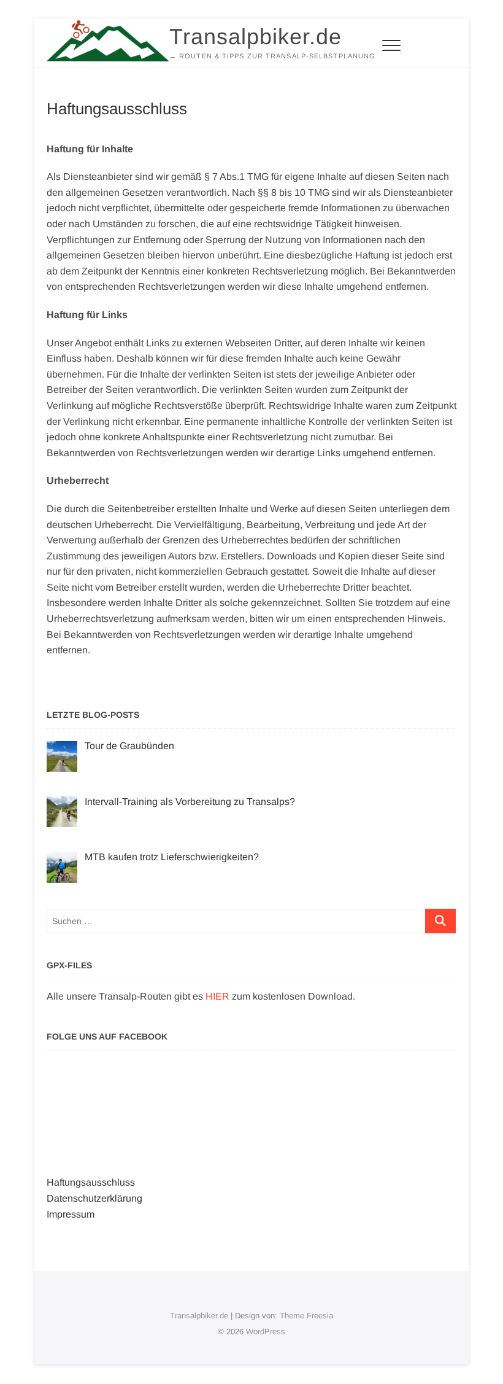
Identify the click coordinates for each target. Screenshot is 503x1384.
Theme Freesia (306, 1315)
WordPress (265, 1331)
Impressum (70, 1214)
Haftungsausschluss (91, 1182)
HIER (217, 996)
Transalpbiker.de (255, 36)
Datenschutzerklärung (94, 1198)
